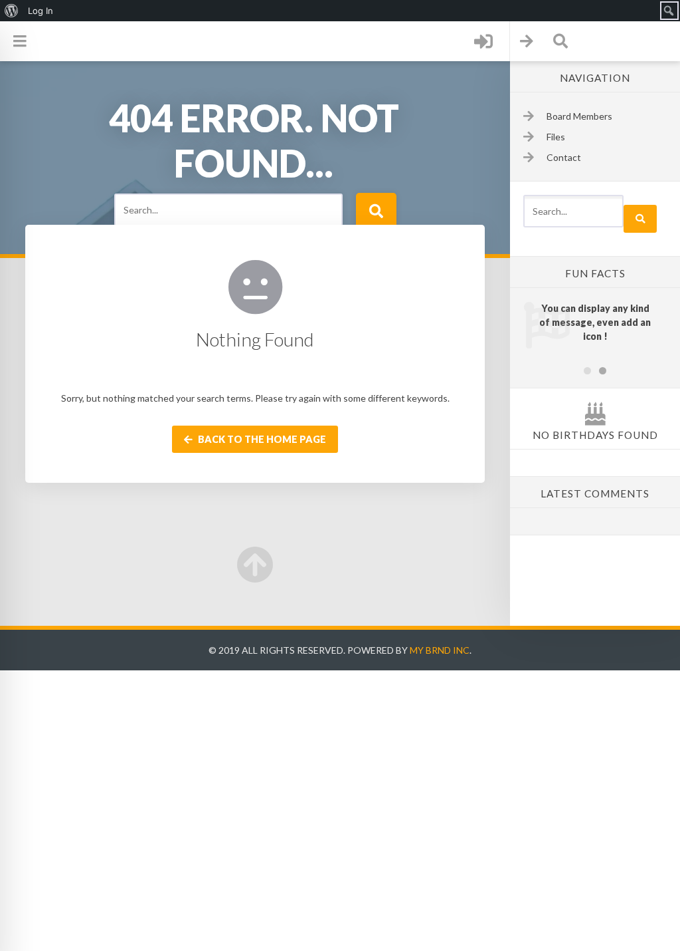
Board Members (579, 116)
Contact (564, 157)
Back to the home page (261, 439)
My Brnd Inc (439, 650)
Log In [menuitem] (40, 10)
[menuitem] (11, 10)
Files (556, 136)
